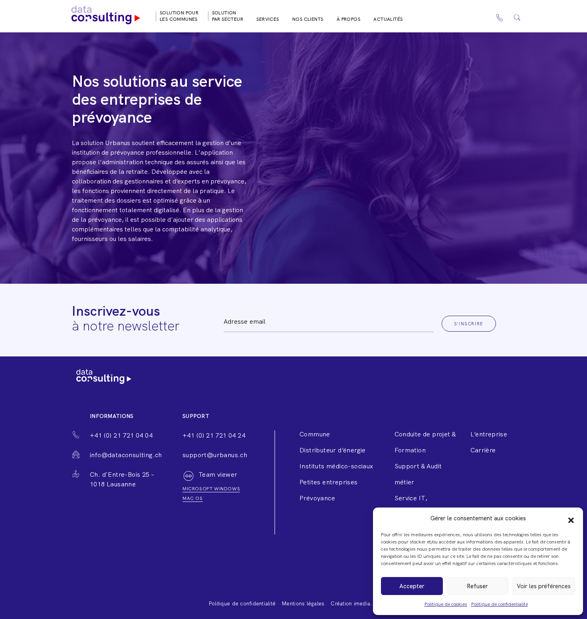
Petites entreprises (328, 482)
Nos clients (307, 19)
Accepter (411, 586)
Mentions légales (303, 603)
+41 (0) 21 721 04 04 (121, 435)
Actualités (388, 19)
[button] (571, 518)
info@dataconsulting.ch (126, 455)
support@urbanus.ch (214, 455)
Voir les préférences (544, 586)
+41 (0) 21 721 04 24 (213, 435)
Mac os (192, 498)
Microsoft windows (211, 489)
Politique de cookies (445, 604)
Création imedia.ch (354, 603)
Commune (314, 434)
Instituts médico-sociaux (336, 466)
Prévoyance (317, 498)
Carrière (483, 450)
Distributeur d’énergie (332, 450)
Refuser (477, 586)
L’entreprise (489, 434)
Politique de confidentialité (499, 604)
